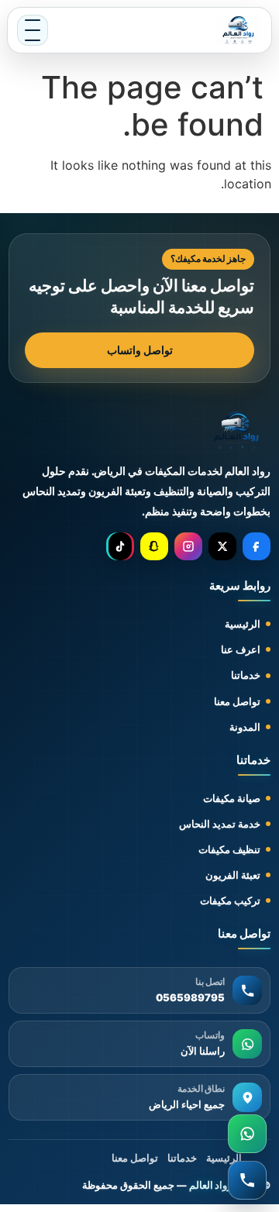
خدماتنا (245, 675)
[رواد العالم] (236, 431)
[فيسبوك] (256, 546)
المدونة (244, 727)
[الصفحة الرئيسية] (238, 30)
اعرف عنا (240, 649)
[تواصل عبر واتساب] (247, 1133)
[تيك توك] (120, 546)
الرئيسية (242, 624)
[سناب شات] (154, 546)
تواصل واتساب (140, 349)
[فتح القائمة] (32, 30)
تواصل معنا (237, 701)
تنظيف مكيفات (229, 849)
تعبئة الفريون (232, 875)
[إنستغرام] (188, 546)
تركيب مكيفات (230, 900)
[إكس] (222, 546)
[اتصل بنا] (247, 1180)
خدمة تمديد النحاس (219, 824)
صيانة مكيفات (231, 798)
